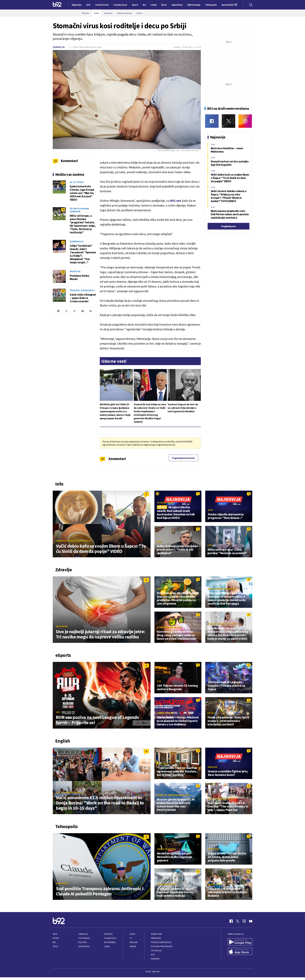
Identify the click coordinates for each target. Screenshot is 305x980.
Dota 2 (211, 713)
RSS (153, 954)
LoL (58, 712)
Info (55, 934)
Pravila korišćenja (161, 942)
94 (63, 272)
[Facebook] (212, 121)
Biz (54, 942)
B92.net (175, 201)
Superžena (84, 946)
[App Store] (240, 952)
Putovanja (84, 938)
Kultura (82, 942)
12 (102, 458)
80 (63, 209)
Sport (56, 938)
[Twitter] (228, 121)
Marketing (156, 934)
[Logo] (57, 4)
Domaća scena (165, 713)
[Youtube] (250, 921)
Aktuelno (62, 626)
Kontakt (155, 958)
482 (63, 182)
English (161, 763)
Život (55, 946)
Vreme (133, 946)
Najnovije (76, 4)
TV (131, 938)
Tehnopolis (110, 938)
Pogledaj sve (228, 226)
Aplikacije (156, 950)
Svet (210, 510)
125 (63, 291)
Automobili (110, 942)
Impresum (156, 938)
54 (63, 242)
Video (133, 934)
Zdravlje (59, 47)
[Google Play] (240, 942)
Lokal (107, 946)
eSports (108, 934)
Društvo (75, 271)
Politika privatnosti (162, 946)
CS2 (159, 681)
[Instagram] (245, 121)
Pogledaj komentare (183, 458)
